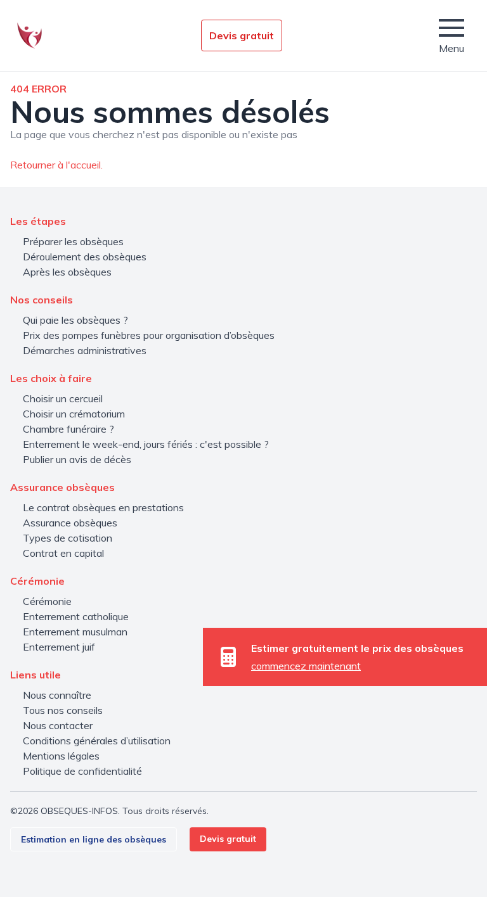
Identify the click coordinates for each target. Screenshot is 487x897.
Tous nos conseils (63, 710)
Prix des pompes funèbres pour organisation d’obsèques (149, 335)
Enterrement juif (59, 646)
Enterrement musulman (75, 631)
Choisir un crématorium (74, 413)
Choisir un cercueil (63, 398)
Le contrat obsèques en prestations (103, 507)
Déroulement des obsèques (84, 256)
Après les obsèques (67, 271)
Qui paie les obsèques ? (75, 320)
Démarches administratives (84, 350)
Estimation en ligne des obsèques (93, 839)
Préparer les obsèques (73, 241)
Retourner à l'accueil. (56, 164)
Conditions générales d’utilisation (97, 740)
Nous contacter (58, 725)
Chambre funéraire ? (68, 429)
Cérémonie (47, 601)
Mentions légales (61, 755)
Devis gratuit (241, 35)
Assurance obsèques (70, 522)
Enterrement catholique (76, 616)
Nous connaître (57, 695)
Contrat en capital (63, 553)
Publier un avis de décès (77, 459)
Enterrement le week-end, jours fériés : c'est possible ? (146, 444)
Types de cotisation (67, 537)
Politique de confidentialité (82, 771)
